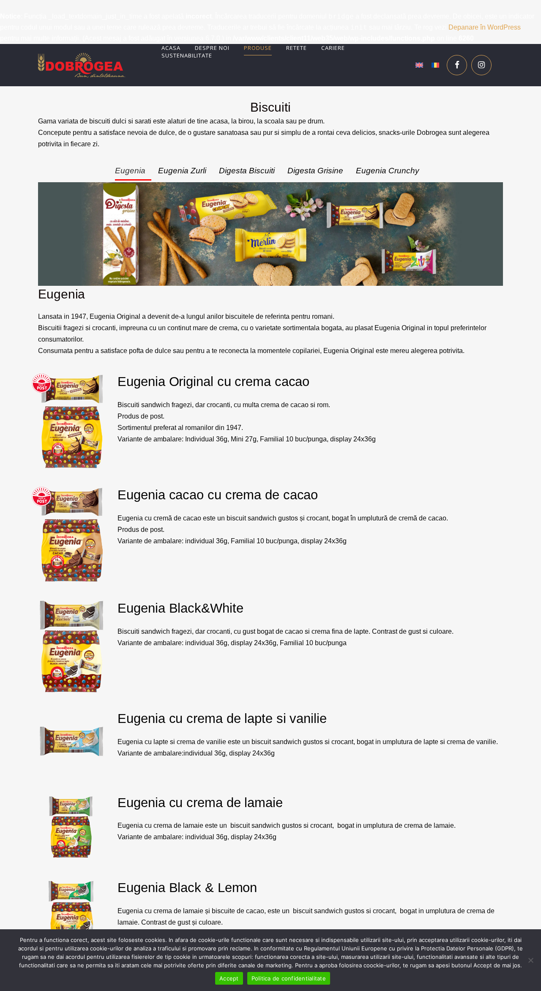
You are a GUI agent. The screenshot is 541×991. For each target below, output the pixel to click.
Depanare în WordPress (484, 27)
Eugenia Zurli (182, 170)
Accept (229, 978)
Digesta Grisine (315, 170)
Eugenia (130, 170)
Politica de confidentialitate (288, 978)
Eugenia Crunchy (387, 170)
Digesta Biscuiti (247, 170)
